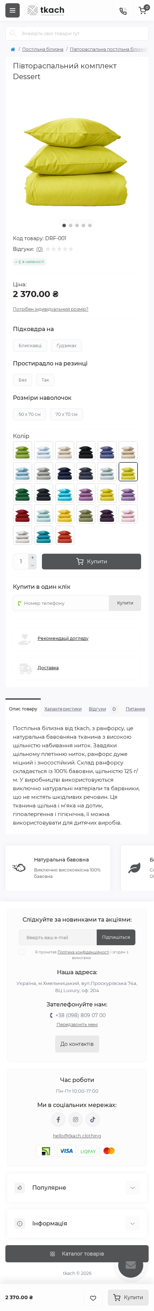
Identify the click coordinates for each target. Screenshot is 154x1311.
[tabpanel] (77, 150)
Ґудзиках (66, 345)
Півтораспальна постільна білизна (109, 49)
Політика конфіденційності (83, 952)
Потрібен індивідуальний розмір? (50, 309)
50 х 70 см (29, 414)
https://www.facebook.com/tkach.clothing (58, 1119)
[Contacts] (122, 10)
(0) (39, 249)
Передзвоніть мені (77, 1024)
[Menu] (12, 10)
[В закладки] (93, 1298)
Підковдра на (33, 329)
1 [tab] (64, 225)
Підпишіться (116, 937)
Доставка (48, 667)
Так (45, 380)
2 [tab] (70, 225)
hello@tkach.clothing (77, 1135)
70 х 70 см (66, 414)
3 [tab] (77, 225)
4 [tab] (83, 225)
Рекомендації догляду (63, 638)
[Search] (13, 33)
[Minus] (33, 566)
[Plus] (33, 558)
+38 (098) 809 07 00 (81, 1015)
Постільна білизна (42, 49)
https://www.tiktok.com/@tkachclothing (93, 1119)
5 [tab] (90, 225)
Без (23, 380)
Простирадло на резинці (50, 363)
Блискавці (30, 345)
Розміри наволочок (42, 398)
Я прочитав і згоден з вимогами (81, 955)
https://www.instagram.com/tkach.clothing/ (75, 1119)
